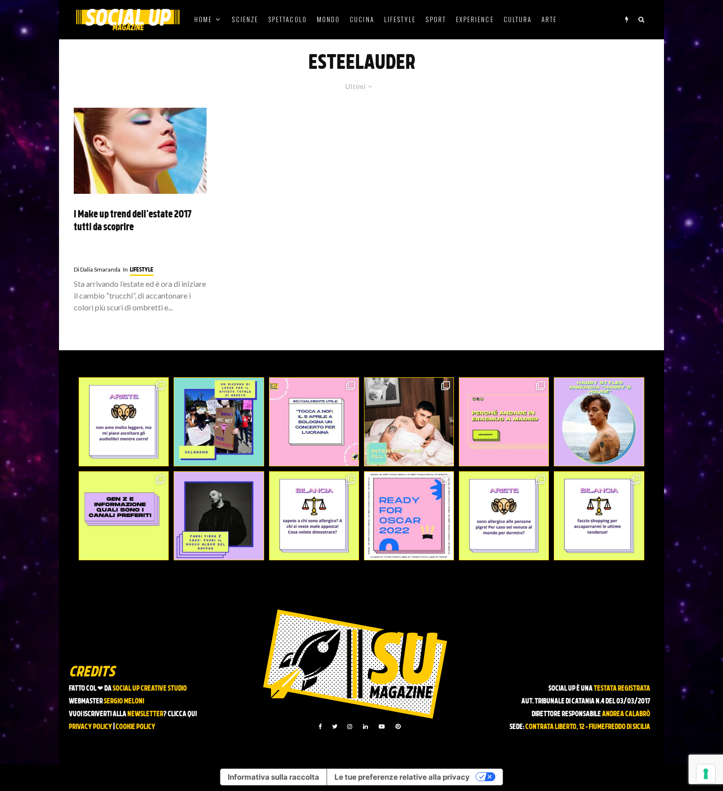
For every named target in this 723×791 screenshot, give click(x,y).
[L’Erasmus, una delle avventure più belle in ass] (504, 421)
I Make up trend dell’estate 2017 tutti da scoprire (132, 221)
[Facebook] (320, 727)
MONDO (328, 19)
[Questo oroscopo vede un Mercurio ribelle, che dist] (124, 421)
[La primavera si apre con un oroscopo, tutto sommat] (314, 515)
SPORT (435, 19)
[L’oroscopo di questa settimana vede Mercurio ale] (599, 515)
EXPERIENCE (475, 19)
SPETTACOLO (287, 19)
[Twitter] (334, 727)
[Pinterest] (398, 727)
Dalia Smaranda (97, 269)
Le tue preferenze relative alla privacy (402, 777)
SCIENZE (245, 19)
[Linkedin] (365, 727)
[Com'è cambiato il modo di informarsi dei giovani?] (124, 515)
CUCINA (362, 19)
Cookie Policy (135, 727)
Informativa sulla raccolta (273, 777)
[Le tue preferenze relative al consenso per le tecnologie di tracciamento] (705, 773)
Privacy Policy (90, 727)
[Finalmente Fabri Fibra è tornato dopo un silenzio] (219, 515)
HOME (203, 19)
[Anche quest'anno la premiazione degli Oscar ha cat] (409, 515)
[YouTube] (382, 727)
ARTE (549, 19)
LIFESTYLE (400, 19)
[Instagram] (349, 727)
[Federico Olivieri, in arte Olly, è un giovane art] (409, 421)
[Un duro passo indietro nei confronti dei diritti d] (219, 421)
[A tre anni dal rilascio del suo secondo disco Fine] (599, 421)
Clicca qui (182, 714)
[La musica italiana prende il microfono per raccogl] (314, 421)
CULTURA (518, 19)
